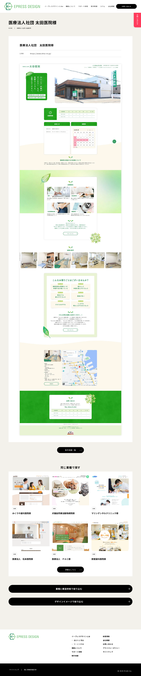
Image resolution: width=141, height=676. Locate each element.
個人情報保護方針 (30, 670)
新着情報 (106, 636)
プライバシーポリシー (111, 648)
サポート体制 (83, 6)
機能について (70, 6)
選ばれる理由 (79, 640)
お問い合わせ (126, 6)
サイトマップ (108, 652)
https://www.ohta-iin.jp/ (40, 53)
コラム (102, 6)
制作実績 (94, 6)
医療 (14, 508)
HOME (11, 28)
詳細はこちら (70, 569)
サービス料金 (79, 644)
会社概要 (111, 6)
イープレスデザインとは (53, 6)
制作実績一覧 (70, 450)
